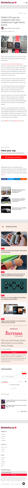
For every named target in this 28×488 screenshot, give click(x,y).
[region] (14, 390)
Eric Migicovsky (18, 64)
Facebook (4, 179)
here (3, 174)
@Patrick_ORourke (16, 28)
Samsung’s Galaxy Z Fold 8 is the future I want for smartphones (18, 191)
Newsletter (3, 440)
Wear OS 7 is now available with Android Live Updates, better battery (13, 298)
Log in (22, 371)
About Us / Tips (4, 447)
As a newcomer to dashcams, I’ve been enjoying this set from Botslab (19, 200)
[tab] (4, 381)
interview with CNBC (9, 64)
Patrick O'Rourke (7, 28)
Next (25, 13)
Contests (3, 438)
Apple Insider (17, 121)
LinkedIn (17, 179)
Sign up (25, 371)
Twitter (10, 179)
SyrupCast (3, 436)
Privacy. (13, 484)
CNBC (6, 121)
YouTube (3, 463)
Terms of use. (18, 484)
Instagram (3, 461)
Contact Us (3, 434)
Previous (20, 13)
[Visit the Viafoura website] (24, 411)
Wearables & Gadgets (7, 13)
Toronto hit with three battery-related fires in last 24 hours (14, 251)
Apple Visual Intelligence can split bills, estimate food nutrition (13, 321)
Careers (2, 451)
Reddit (23, 179)
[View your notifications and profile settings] (25, 381)
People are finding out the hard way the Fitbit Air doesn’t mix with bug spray (13, 274)
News (3, 248)
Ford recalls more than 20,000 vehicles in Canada (19, 208)
